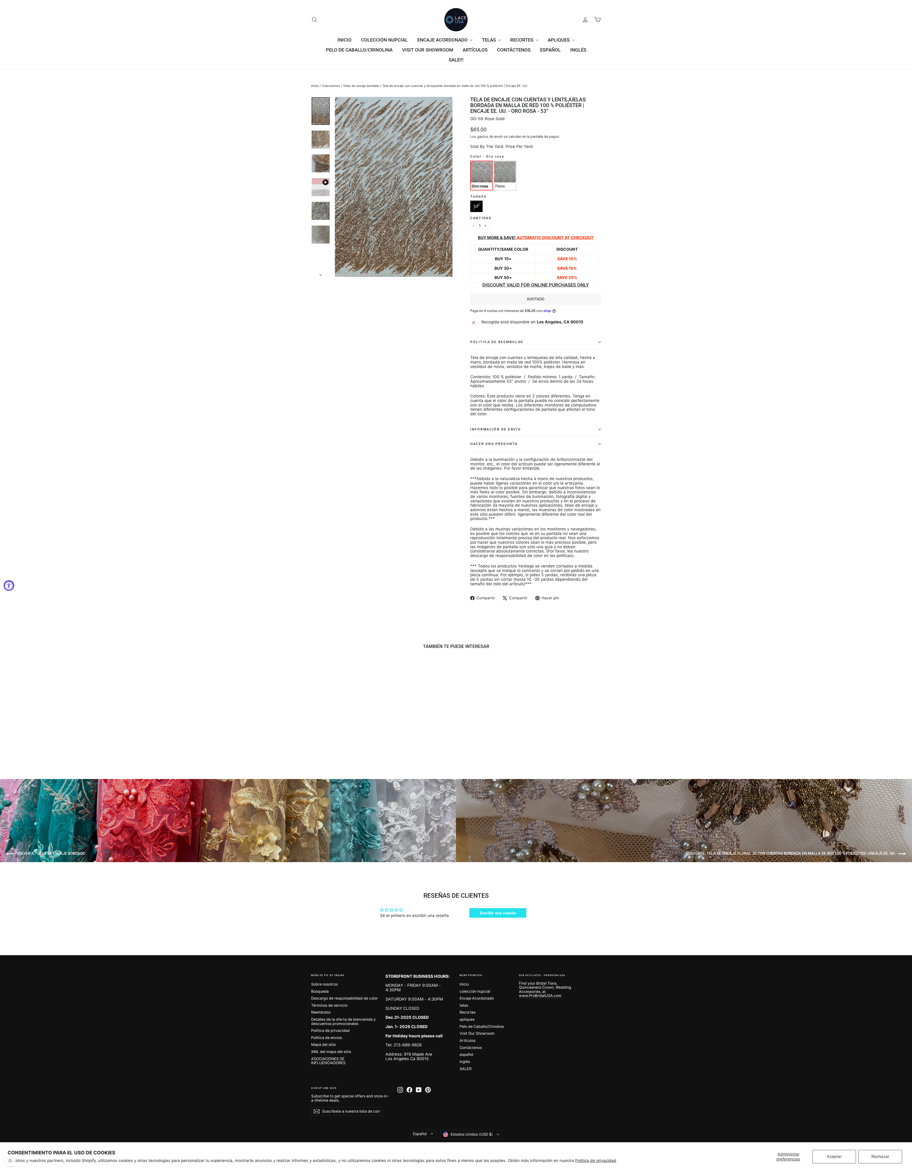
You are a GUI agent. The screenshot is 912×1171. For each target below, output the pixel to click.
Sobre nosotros (324, 984)
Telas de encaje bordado (361, 86)
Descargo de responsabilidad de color (344, 998)
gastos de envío (490, 136)
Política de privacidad (595, 1160)
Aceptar (834, 1156)
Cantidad (481, 218)
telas (489, 40)
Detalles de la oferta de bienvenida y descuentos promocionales (343, 1021)
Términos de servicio (329, 1005)
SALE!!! (456, 60)
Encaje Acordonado (443, 40)
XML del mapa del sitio (331, 1051)
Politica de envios (326, 1037)
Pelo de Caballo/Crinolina (359, 50)
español (550, 50)
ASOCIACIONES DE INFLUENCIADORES (328, 1061)
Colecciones (331, 86)
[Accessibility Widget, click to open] (9, 585)
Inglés (578, 50)
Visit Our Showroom (427, 50)
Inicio (344, 40)
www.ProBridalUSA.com (540, 995)
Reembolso (321, 1012)
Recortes (522, 40)
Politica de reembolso (496, 342)
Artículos (475, 50)
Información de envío (495, 429)
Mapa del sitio (323, 1044)
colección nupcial (384, 40)
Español (420, 1134)
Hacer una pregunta (494, 444)
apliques (559, 40)
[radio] (481, 175)
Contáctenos (514, 50)
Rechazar (880, 1156)
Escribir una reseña (498, 913)
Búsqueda (320, 991)
